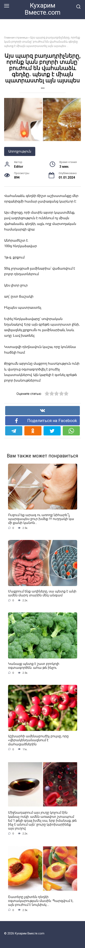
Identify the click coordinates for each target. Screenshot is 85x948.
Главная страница (16, 37)
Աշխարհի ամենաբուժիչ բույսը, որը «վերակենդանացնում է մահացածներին (38, 740)
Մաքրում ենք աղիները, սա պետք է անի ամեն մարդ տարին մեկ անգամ (42, 593)
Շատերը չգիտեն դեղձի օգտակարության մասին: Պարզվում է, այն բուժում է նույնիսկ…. (40, 901)
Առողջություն (19, 151)
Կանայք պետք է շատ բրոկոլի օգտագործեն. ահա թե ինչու (33, 666)
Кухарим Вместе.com (42, 9)
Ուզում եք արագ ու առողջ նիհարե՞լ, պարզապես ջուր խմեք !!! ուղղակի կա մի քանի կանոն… (41, 519)
